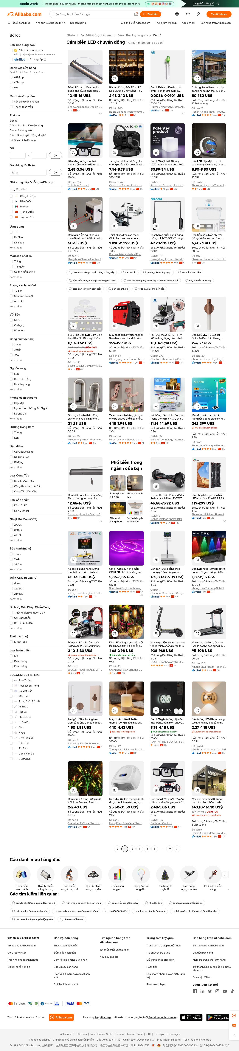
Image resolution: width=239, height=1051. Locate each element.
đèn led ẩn (130, 272)
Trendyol (159, 1034)
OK (55, 155)
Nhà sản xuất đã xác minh (114, 949)
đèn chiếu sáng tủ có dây (125, 903)
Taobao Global (135, 1034)
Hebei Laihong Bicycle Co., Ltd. (126, 439)
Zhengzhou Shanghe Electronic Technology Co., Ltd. (209, 445)
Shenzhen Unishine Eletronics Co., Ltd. (209, 514)
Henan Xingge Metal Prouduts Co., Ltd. (209, 111)
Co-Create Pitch (17, 952)
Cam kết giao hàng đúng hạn (70, 959)
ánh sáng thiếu (120, 289)
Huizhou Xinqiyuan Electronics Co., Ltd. (167, 106)
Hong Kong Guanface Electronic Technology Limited (126, 823)
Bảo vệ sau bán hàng (66, 966)
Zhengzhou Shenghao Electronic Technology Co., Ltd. (85, 593)
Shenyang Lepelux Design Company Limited (85, 106)
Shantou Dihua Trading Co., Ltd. (167, 359)
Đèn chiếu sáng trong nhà (133, 35)
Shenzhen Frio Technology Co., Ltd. (85, 743)
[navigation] (36, 442)
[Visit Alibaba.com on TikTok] (232, 991)
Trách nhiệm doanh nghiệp (22, 959)
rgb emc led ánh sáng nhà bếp (31, 911)
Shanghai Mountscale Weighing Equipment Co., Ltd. (167, 593)
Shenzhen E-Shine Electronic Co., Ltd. (85, 823)
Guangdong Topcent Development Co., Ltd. (167, 259)
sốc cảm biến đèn (191, 272)
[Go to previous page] (117, 848)
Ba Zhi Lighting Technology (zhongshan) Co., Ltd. (126, 111)
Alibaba (70, 35)
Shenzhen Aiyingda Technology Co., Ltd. (209, 185)
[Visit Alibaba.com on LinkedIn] (202, 991)
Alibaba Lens (22, 1017)
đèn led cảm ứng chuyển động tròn (34, 919)
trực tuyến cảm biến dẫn (151, 289)
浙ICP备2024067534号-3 (214, 1045)
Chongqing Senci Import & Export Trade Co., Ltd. (126, 359)
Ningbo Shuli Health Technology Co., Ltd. (209, 666)
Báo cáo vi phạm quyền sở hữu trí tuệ (165, 975)
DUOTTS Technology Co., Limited (167, 661)
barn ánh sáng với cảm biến (87, 289)
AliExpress (66, 1034)
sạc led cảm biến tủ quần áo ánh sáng (78, 911)
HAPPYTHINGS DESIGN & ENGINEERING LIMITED (167, 741)
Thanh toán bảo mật (65, 945)
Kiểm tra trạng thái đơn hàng (209, 959)
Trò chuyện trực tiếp (158, 952)
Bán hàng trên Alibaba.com (208, 945)
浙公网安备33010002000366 (180, 1045)
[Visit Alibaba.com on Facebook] (195, 991)
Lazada (120, 1034)
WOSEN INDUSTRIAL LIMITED (85, 669)
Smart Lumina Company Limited (85, 365)
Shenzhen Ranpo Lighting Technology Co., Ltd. (209, 359)
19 (169, 848)
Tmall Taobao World (101, 1034)
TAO (148, 1034)
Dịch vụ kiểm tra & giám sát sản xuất (72, 975)
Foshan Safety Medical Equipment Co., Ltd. (126, 254)
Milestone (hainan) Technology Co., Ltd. (85, 439)
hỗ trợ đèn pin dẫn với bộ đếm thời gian (196, 911)
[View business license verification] (153, 1045)
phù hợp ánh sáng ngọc (159, 272)
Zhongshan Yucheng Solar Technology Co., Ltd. (209, 588)
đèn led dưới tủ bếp (74, 919)
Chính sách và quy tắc (66, 984)
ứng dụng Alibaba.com (162, 1017)
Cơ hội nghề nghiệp (18, 966)
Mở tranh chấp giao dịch (160, 959)
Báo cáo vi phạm (155, 984)
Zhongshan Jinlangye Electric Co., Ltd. (126, 749)
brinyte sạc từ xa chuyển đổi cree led (35, 903)
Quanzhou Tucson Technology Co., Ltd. (126, 185)
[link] (234, 1015)
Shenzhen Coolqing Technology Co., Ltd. (167, 185)
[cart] (188, 14)
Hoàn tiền (152, 966)
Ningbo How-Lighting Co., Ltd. (209, 749)
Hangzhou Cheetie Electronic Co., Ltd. (85, 259)
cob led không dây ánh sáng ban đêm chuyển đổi (152, 280)
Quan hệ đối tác (202, 977)
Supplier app (103, 1017)
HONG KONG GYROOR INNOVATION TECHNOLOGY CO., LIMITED (167, 519)
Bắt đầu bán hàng (203, 952)
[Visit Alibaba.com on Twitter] (210, 991)
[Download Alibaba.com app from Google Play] (219, 1017)
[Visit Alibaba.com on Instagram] (217, 991)
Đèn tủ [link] (157, 35)
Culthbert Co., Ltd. (78, 185)
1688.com (81, 1034)
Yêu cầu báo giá (109, 956)
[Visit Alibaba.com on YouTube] (225, 991)
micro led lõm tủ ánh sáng (151, 911)
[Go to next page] (177, 848)
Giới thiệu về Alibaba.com (23, 937)
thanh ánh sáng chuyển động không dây (93, 272)
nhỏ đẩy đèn (155, 903)
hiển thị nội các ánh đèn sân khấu (83, 903)
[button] (136, 14)
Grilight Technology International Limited (167, 439)
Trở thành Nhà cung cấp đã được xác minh (212, 968)
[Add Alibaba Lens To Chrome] (61, 1017)
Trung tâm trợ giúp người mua (163, 945)
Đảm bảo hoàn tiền (65, 952)
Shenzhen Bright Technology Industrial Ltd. (126, 588)
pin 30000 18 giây (118, 911)
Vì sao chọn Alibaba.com (21, 945)
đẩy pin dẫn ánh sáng (200, 280)
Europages (173, 1034)
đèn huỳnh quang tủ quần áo (188, 903)
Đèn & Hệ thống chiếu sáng (96, 35)
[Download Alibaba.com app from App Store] (191, 1017)
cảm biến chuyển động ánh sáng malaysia (95, 280)
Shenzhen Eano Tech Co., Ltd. (209, 259)
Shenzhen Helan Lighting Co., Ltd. (126, 669)
